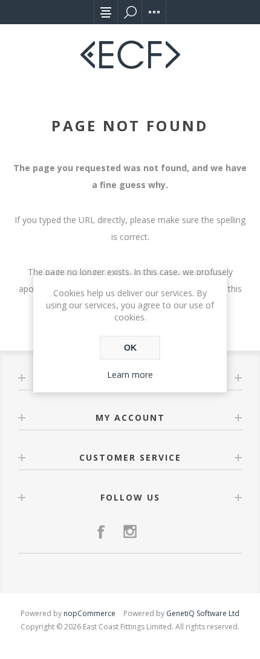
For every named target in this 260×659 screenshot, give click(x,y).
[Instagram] (130, 531)
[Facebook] (101, 531)
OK (130, 347)
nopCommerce (89, 613)
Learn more (130, 374)
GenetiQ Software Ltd (202, 613)
